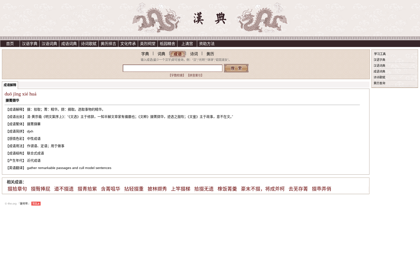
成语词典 (69, 44)
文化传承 (128, 44)
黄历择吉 (108, 44)
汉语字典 (29, 44)
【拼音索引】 (195, 75)
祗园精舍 (167, 44)
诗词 (194, 54)
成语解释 (10, 85)
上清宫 (187, 44)
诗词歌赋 (88, 44)
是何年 (24, 203)
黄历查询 (379, 83)
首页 (10, 44)
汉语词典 (49, 44)
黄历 (210, 54)
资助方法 (207, 44)
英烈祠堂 (148, 44)
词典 (161, 54)
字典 (145, 54)
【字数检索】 (177, 75)
